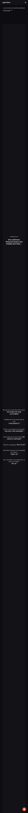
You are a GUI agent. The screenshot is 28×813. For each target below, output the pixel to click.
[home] (6, 2)
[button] (25, 2)
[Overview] (24, 809)
